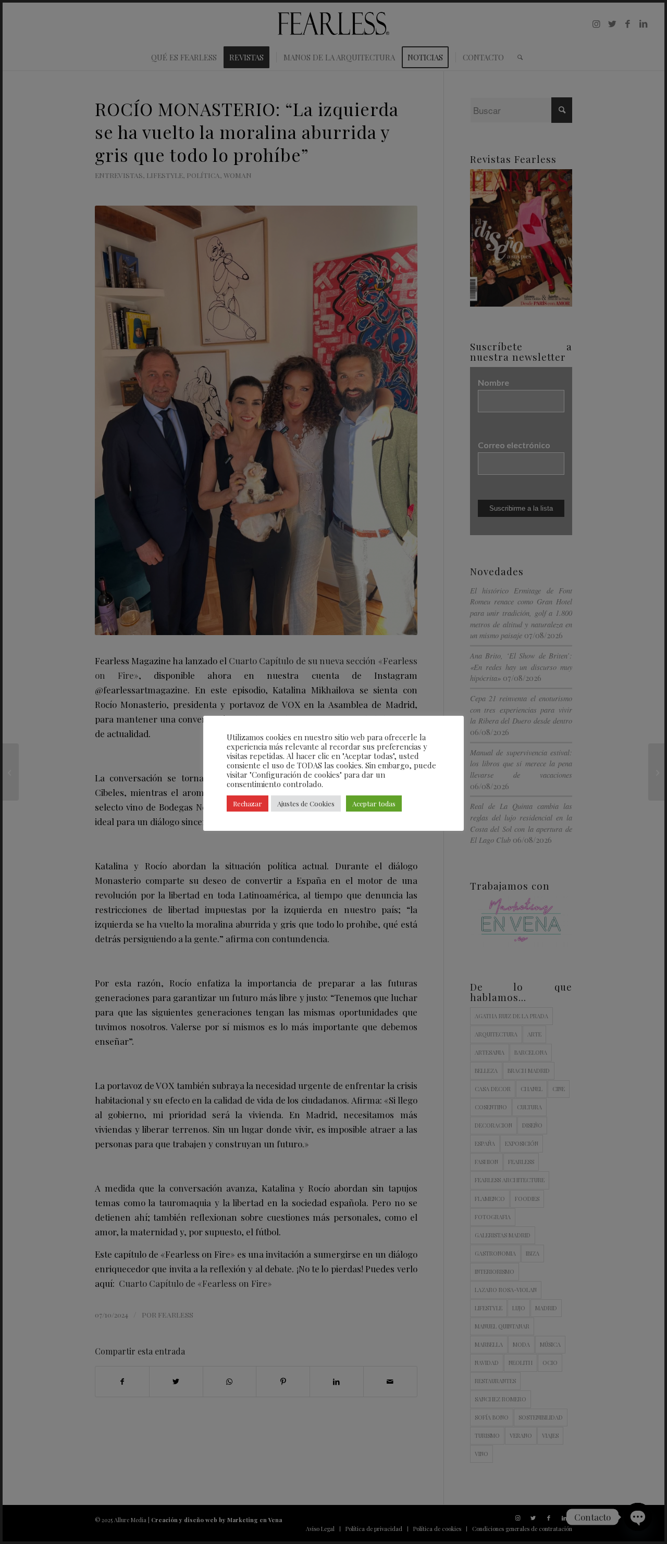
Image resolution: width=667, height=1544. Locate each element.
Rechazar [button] (247, 803)
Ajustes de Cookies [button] (306, 803)
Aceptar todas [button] (374, 803)
